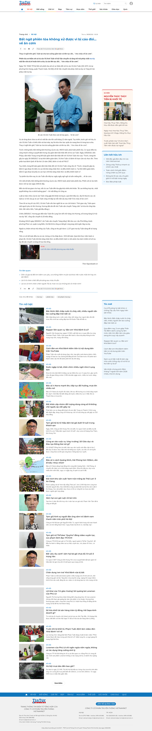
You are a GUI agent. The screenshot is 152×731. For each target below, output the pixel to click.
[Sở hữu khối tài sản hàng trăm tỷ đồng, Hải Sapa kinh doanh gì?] (31, 615)
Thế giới (92, 9)
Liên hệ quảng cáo (106, 704)
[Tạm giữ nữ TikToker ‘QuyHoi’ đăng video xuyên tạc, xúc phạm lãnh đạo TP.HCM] (31, 540)
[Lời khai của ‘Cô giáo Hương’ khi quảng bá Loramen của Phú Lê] (31, 595)
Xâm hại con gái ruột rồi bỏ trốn (61, 498)
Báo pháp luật (115, 182)
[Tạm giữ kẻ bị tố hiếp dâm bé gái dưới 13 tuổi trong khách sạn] (31, 427)
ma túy (92, 59)
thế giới (118, 170)
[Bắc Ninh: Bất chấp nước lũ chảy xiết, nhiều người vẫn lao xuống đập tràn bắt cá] (31, 316)
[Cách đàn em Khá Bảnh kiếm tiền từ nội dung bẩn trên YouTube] (31, 353)
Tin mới (108, 304)
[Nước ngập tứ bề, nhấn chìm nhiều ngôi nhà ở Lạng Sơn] (31, 371)
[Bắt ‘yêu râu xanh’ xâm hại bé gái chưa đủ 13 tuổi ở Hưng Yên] (31, 558)
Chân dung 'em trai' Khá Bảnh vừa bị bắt (65, 572)
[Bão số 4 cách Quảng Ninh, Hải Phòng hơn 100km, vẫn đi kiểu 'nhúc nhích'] (31, 464)
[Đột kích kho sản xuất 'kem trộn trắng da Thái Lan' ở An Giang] (31, 483)
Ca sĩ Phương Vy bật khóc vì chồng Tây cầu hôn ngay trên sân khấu (116, 310)
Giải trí (51, 9)
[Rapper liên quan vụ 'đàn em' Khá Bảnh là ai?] (31, 334)
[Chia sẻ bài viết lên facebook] (20, 48)
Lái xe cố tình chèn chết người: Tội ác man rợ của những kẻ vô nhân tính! (51, 284)
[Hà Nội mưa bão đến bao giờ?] (31, 671)
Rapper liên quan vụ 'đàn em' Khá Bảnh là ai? (67, 330)
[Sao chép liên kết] (33, 48)
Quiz (125, 9)
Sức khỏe (104, 9)
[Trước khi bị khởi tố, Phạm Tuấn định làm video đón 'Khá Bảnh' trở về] (31, 633)
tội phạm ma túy (64, 297)
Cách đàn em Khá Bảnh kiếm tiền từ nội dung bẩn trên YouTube (116, 351)
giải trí (108, 178)
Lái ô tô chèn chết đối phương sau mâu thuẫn (57, 249)
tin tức (126, 159)
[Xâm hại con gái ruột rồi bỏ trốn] (31, 502)
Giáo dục (115, 9)
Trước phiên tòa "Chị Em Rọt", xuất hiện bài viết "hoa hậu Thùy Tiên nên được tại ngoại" (117, 143)
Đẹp (60, 9)
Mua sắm (80, 9)
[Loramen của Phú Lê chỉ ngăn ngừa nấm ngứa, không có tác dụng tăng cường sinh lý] (31, 652)
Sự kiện (107, 93)
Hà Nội (81, 712)
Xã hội (29, 9)
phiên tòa (50, 297)
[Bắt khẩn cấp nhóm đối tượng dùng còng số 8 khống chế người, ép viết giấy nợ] (31, 409)
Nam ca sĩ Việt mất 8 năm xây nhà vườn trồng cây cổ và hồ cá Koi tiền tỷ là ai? (117, 361)
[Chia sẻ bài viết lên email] (29, 48)
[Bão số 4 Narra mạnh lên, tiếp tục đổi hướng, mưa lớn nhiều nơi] (31, 390)
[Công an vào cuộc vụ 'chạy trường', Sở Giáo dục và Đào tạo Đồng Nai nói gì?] (31, 446)
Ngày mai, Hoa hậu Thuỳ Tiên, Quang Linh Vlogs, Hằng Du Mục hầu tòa (117, 133)
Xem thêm (58, 683)
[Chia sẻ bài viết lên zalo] (24, 48)
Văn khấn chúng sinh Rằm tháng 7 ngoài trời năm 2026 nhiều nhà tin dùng (115, 371)
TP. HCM (109, 712)
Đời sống (40, 9)
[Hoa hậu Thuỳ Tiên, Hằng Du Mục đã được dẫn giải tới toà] (117, 111)
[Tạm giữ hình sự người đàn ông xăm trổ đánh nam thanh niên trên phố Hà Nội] (31, 521)
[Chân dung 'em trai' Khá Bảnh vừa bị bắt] (31, 577)
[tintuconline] (22, 9)
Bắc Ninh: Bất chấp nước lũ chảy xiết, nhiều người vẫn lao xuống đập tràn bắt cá (117, 320)
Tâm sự (69, 9)
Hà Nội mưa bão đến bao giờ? (60, 666)
